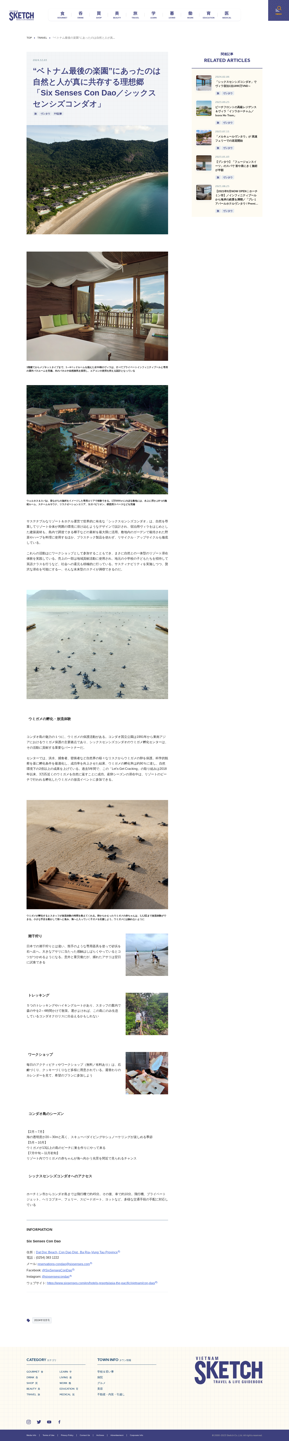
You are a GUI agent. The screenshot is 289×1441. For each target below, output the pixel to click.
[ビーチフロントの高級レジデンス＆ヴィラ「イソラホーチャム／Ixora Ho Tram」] (204, 108)
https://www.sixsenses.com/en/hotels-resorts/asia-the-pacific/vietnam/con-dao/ (101, 1283)
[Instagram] (29, 1422)
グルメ (101, 1383)
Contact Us (85, 1435)
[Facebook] (59, 1422)
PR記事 (58, 113)
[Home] (21, 16)
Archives (100, 1435)
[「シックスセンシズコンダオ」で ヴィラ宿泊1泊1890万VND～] (204, 83)
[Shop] (99, 14)
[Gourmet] (62, 14)
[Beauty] (117, 14)
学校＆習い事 (105, 1371)
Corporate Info (136, 1435)
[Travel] (135, 14)
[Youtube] (49, 1422)
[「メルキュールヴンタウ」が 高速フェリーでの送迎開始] (204, 137)
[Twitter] (39, 1422)
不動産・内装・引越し (111, 1394)
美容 (100, 1388)
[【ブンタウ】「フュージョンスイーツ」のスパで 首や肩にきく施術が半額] (204, 163)
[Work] (190, 14)
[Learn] (153, 14)
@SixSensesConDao (57, 1270)
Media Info (31, 1435)
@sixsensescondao (55, 1276)
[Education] (208, 14)
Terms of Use (48, 1435)
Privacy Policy (67, 1435)
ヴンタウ (45, 113)
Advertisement (116, 1435)
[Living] (172, 14)
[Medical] (227, 14)
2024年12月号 (42, 1320)
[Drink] (80, 14)
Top (29, 37)
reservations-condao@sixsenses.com (64, 1264)
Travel (42, 37)
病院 (100, 1377)
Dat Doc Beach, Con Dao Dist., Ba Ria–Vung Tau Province (77, 1252)
